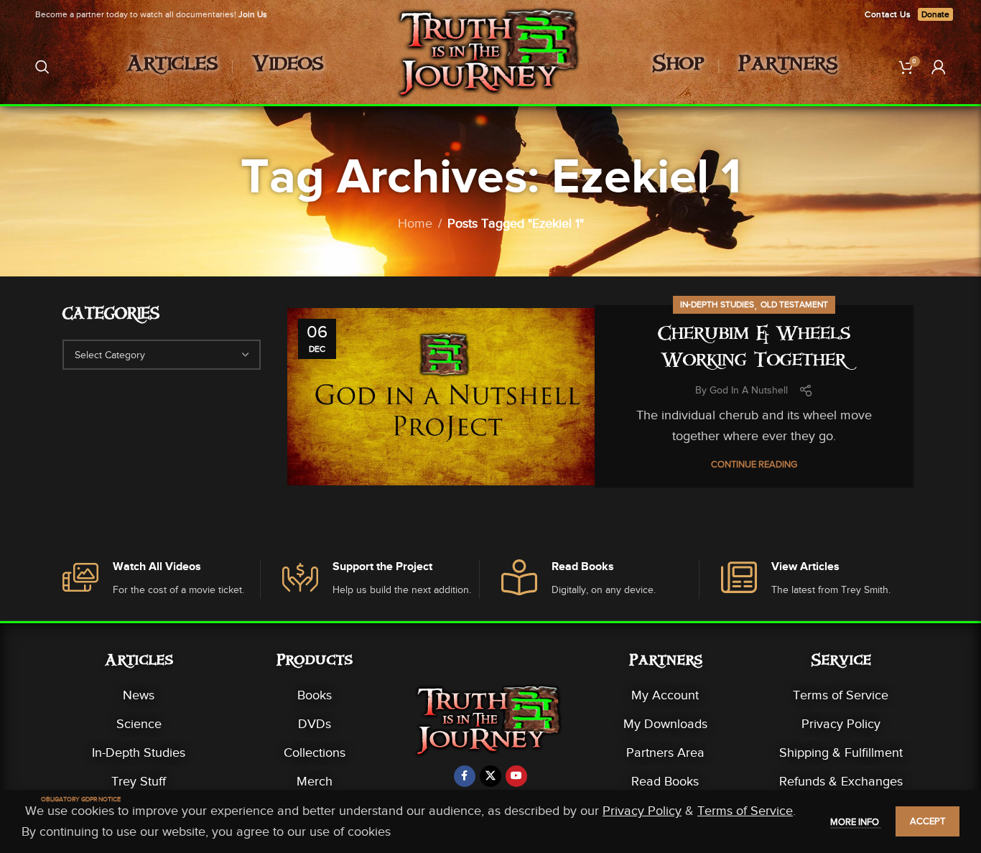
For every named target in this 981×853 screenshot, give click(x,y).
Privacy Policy (840, 724)
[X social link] (490, 776)
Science (139, 724)
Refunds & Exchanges (841, 781)
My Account (665, 695)
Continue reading (754, 464)
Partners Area (665, 752)
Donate (935, 14)
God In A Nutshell (749, 390)
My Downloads (665, 724)
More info (855, 821)
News (138, 695)
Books (314, 695)
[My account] (938, 66)
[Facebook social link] (464, 776)
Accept (927, 821)
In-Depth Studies (717, 304)
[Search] (42, 66)
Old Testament (794, 304)
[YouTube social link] (516, 776)
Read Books (665, 781)
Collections (314, 752)
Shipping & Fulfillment (841, 752)
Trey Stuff (138, 781)
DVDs (314, 724)
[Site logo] (491, 65)
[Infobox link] (161, 579)
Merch (315, 781)
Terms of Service (840, 695)
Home (415, 223)
